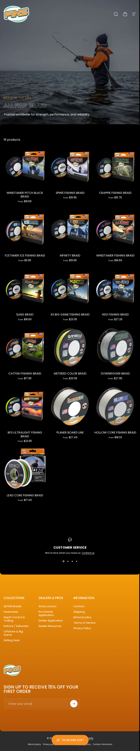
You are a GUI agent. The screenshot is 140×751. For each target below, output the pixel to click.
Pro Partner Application (46, 613)
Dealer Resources (50, 626)
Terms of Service (84, 622)
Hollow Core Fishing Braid (115, 432)
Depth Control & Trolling (14, 619)
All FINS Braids (12, 606)
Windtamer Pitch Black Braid (25, 195)
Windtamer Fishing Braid (115, 255)
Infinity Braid (70, 255)
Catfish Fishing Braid (24, 373)
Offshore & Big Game (13, 633)
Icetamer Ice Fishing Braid (25, 255)
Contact (79, 606)
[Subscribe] (73, 703)
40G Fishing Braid (115, 314)
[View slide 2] (68, 561)
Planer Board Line (70, 432)
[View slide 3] (72, 561)
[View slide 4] (76, 561)
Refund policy (82, 617)
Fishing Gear (12, 640)
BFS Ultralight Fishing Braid (25, 434)
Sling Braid (24, 314)
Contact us (88, 553)
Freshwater (11, 611)
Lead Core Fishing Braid (25, 495)
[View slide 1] (63, 561)
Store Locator (48, 606)
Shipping (79, 611)
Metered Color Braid (70, 373)
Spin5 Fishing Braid (70, 193)
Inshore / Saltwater (16, 626)
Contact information (102, 744)
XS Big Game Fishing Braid (70, 314)
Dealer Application (51, 620)
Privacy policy (49, 744)
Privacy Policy (82, 628)
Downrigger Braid (115, 373)
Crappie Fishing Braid (115, 193)
